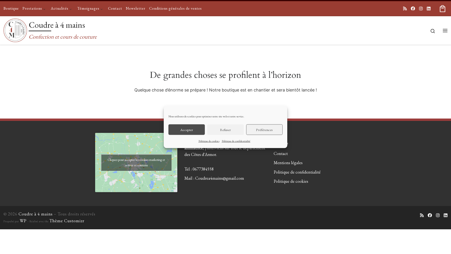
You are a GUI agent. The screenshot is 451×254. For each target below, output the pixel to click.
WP (23, 220)
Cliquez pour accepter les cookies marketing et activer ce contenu (136, 162)
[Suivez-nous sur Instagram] (421, 8)
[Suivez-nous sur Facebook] (413, 8)
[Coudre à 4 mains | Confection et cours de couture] (15, 29)
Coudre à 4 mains (36, 214)
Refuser (225, 129)
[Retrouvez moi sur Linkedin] (429, 8)
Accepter (186, 129)
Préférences (264, 129)
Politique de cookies (208, 141)
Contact (281, 153)
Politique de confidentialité (236, 141)
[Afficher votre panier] (442, 8)
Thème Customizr (66, 220)
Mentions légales (288, 162)
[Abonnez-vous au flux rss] (405, 8)
